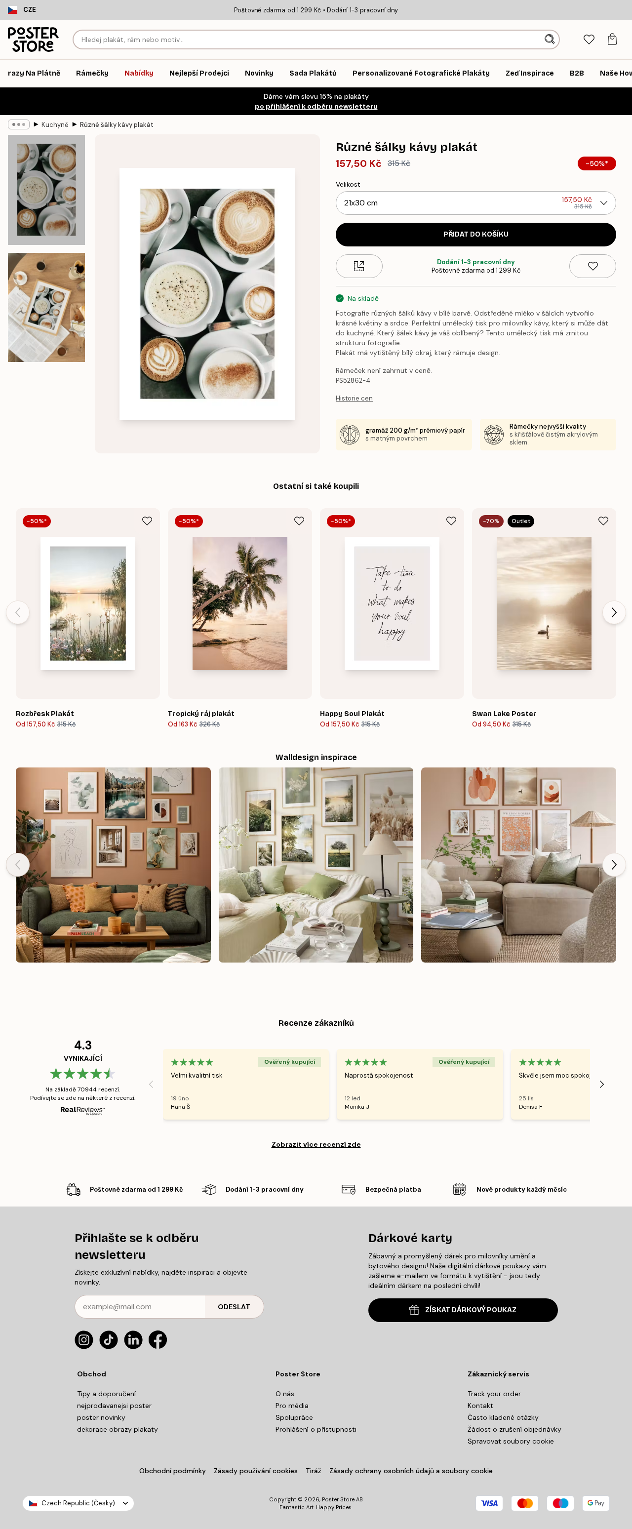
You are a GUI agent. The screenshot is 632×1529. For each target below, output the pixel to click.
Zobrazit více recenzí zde (316, 1144)
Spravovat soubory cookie (511, 1441)
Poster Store (338, 1499)
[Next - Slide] (614, 612)
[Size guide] (359, 266)
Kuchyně (54, 125)
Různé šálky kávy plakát (117, 125)
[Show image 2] (46, 307)
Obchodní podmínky (172, 1470)
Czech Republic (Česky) (78, 1503)
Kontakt (480, 1405)
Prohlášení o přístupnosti (316, 1429)
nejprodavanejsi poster (114, 1405)
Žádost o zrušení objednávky (514, 1429)
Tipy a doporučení (106, 1393)
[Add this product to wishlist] (592, 266)
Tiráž (313, 1470)
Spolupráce (294, 1417)
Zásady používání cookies (256, 1470)
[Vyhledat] (551, 39)
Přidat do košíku (476, 234)
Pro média (292, 1405)
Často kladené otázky (503, 1417)
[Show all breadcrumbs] (19, 124)
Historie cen (354, 398)
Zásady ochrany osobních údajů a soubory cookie (411, 1470)
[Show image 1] (46, 190)
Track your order (494, 1393)
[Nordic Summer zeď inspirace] (316, 865)
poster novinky (101, 1417)
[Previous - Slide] (18, 612)
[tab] (588, 39)
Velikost (348, 184)
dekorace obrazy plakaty (117, 1429)
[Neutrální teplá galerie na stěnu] (518, 865)
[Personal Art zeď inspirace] (113, 865)
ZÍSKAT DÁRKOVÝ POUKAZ (470, 1310)
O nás (285, 1393)
